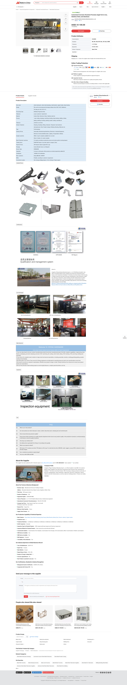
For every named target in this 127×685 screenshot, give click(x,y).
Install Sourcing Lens (49, 672)
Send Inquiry (81, 31)
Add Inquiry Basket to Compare (42, 56)
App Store (19, 672)
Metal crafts (18, 639)
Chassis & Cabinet (19, 644)
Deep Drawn (43, 517)
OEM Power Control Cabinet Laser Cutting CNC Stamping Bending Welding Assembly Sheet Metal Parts (82, 625)
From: (22, 578)
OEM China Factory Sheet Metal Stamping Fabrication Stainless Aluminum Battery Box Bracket (43, 625)
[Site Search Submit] (81, 2)
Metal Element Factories (58, 662)
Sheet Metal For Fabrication (87, 662)
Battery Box (55, 517)
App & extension (95, 6)
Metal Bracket (50, 517)
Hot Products (36, 676)
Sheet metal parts (67, 639)
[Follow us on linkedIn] (110, 672)
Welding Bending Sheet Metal (102, 662)
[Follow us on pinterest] (108, 672)
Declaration (77, 680)
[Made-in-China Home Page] (23, 2)
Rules (110, 6)
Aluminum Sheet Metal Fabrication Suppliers (26, 666)
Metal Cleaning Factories (33, 662)
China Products (43, 676)
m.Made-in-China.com (67, 677)
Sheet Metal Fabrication (54, 9)
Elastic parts (42, 644)
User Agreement (71, 680)
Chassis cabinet (62, 517)
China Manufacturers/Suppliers (53, 676)
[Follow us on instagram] (104, 672)
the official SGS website (47, 462)
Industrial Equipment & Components (27, 9)
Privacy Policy (83, 680)
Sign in (109, 3)
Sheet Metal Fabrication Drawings (24, 656)
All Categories (20, 6)
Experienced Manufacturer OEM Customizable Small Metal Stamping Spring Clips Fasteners (23, 625)
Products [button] (37, 2)
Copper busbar (69, 517)
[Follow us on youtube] (106, 672)
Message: (21, 585)
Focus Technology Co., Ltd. (54, 680)
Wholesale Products (63, 676)
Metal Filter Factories (21, 662)
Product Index (86, 676)
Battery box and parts (44, 639)
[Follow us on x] (102, 672)
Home (17, 9)
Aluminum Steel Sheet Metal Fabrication (46, 666)
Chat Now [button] (102, 31)
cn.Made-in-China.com (76, 677)
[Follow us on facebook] (101, 672)
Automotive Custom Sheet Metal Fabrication (43, 656)
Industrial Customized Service (42, 9)
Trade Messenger (37, 672)
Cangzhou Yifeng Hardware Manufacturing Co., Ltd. (85, 19)
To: (22, 582)
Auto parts (89, 641)
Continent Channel (79, 676)
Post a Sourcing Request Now (53, 596)
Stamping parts (90, 639)
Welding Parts (66, 641)
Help (87, 6)
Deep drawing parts (44, 641)
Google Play (27, 672)
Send (26, 596)
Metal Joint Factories (45, 662)
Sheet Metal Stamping (35, 517)
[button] (77, 2)
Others (65, 644)
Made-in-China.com (57, 677)
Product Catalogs (34, 636)
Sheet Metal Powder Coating (60, 656)
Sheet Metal (27, 517)
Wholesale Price (71, 676)
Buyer (81, 6)
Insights (91, 676)
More (17, 668)
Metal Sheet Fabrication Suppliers (72, 662)
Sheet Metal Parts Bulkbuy (62, 666)
